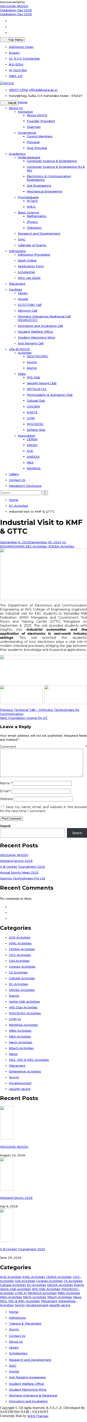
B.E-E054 (16, 64)
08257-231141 (18, 90)
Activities (25, 352)
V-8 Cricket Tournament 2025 (22, 866)
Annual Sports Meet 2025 (19, 872)
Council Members (40, 136)
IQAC (21, 239)
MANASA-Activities (23, 1025)
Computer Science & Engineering (52, 161)
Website (6, 799)
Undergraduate (29, 157)
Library (23, 293)
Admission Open (21, 47)
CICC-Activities (20, 955)
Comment (43, 747)
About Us (16, 108)
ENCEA (32, 445)
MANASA (34, 468)
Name (6, 783)
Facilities (15, 289)
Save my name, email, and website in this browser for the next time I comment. (43, 809)
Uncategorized (20, 1083)
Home (22, 102)
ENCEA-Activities (61, 546)
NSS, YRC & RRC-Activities (29, 1060)
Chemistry (34, 227)
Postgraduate (28, 197)
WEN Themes (37, 1416)
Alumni (32, 368)
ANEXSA (33, 456)
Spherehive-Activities (25, 1071)
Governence (27, 132)
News (13, 1054)
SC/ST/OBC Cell (29, 304)
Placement (17, 283)
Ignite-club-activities (24, 1001)
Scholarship (26, 272)
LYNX (31, 418)
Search (5, 826)
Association (26, 435)
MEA (30, 462)
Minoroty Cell (27, 310)
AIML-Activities (20, 943)
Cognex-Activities (22, 966)
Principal (33, 142)
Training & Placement (25, 1323)
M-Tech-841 (18, 70)
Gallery (14, 474)
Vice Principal (37, 148)
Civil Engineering (39, 185)
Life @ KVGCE (19, 349)
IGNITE (32, 412)
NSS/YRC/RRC (37, 356)
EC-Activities (37, 546)
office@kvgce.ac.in (43, 90)
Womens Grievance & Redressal (33, 1395)
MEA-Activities (20, 1036)
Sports (32, 362)
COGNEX (33, 406)
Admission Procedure (34, 254)
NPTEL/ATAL (37, 389)
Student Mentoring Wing (36, 337)
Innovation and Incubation (28, 1401)
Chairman (34, 127)
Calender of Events (32, 245)
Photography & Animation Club (50, 395)
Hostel (23, 299)
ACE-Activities (19, 937)
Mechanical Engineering (44, 191)
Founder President (41, 121)
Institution (25, 111)
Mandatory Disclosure (25, 486)
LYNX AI (15, 1019)
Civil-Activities (19, 960)
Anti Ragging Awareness (27, 1377)
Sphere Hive (36, 430)
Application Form (31, 266)
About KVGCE (37, 115)
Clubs (22, 373)
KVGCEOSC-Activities (25, 1013)
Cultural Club (36, 400)
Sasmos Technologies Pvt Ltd (22, 878)
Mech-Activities (20, 1042)
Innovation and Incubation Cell (40, 326)
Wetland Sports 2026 (16, 861)
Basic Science (28, 212)
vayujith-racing (19, 1089)
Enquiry (14, 52)
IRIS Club (33, 377)
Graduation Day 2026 (16, 10)
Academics (17, 153)
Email (5, 791)
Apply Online (27, 260)
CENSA (32, 439)
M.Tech (32, 201)
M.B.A (31, 206)
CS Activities (18, 972)
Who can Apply (29, 278)
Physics (32, 222)
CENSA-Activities (22, 949)
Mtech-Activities (21, 1048)
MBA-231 (15, 76)
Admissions (17, 251)
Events (14, 995)
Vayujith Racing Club (42, 383)
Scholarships (18, 1353)
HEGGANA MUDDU (14, 6)
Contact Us (17, 480)
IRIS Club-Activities (23, 1007)
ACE (30, 451)
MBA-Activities (20, 1030)
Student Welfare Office (35, 331)
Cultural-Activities (22, 978)
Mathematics (36, 216)
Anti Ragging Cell (31, 343)
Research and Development (39, 233)
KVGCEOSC (35, 424)
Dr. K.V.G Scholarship (24, 58)
